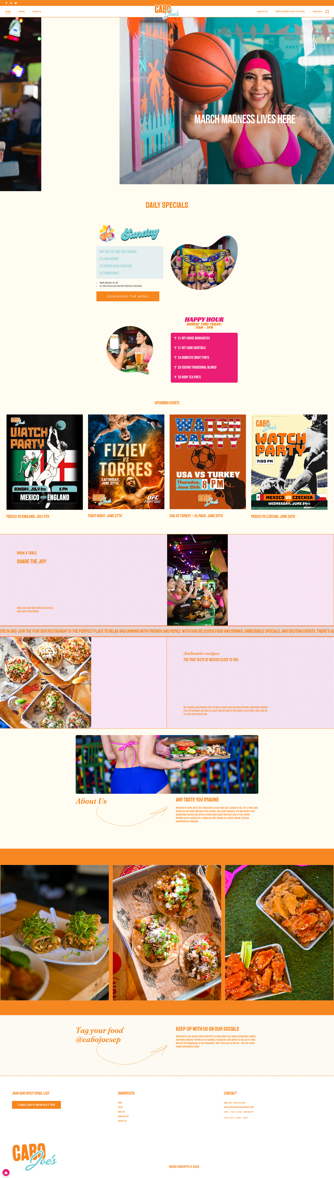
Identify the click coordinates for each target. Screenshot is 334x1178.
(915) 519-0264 (235, 1102)
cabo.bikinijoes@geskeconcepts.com (239, 1107)
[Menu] (6, 1172)
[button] (3, 932)
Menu (120, 1102)
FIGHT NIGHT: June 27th (105, 516)
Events (120, 1107)
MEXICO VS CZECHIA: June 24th (273, 516)
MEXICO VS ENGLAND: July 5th (28, 516)
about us (121, 1111)
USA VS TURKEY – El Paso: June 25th (196, 516)
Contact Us (122, 1121)
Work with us (123, 1116)
